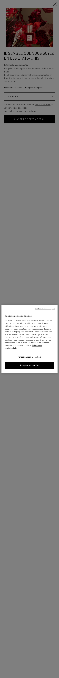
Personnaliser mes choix (29, 357)
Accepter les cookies (29, 366)
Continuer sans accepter (45, 309)
